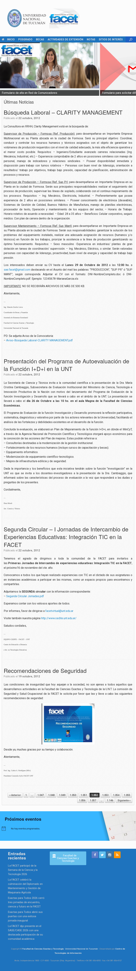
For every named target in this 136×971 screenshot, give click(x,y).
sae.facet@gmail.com (17, 269)
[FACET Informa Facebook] (95, 854)
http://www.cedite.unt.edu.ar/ (58, 618)
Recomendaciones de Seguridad (45, 670)
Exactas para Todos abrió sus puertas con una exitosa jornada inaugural (25, 916)
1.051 (84, 795)
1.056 (82, 800)
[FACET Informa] (43, 18)
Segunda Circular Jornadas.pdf (25, 596)
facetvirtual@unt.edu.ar (59, 611)
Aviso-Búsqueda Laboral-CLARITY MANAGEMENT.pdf (39, 340)
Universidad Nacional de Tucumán (81, 949)
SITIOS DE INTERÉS (111, 39)
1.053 (105, 795)
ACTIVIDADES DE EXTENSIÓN (65, 39)
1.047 (40, 795)
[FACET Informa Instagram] (109, 854)
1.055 (127, 795)
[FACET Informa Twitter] (102, 854)
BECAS (40, 39)
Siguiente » (124, 800)
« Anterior (15, 795)
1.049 (62, 795)
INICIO (11, 39)
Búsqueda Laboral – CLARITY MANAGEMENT (63, 112)
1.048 (51, 795)
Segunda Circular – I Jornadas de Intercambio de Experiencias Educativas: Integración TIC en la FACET (66, 536)
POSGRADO (25, 39)
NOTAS (91, 39)
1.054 (116, 795)
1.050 (73, 795)
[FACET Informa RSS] (117, 854)
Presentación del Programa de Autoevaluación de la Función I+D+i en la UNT (66, 365)
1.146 (110, 800)
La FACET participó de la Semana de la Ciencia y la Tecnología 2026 (23, 870)
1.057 (93, 800)
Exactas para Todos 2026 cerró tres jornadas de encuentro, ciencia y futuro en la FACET (26, 902)
